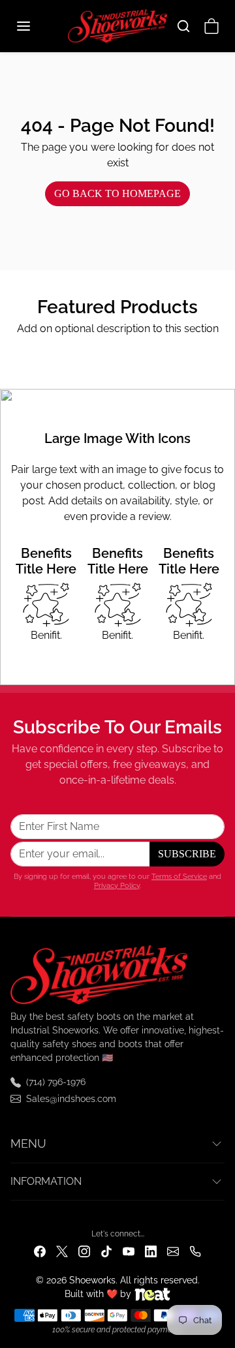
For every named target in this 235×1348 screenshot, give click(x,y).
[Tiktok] (106, 1251)
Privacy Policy (117, 885)
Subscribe (187, 853)
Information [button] (46, 1181)
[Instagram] (84, 1251)
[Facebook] (40, 1251)
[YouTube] (129, 1251)
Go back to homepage (117, 193)
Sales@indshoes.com (71, 1099)
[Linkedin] (151, 1251)
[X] (62, 1251)
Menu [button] (28, 1143)
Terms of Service (179, 876)
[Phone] (195, 1251)
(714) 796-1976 (56, 1082)
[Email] (173, 1251)
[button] (36, 26)
